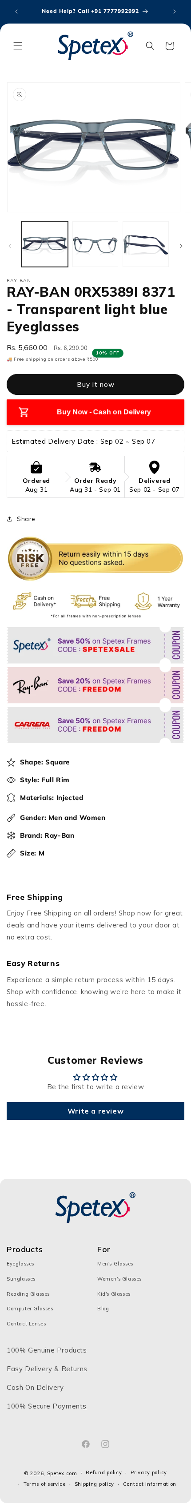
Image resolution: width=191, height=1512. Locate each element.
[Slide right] (181, 246)
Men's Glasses (115, 1264)
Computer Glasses (30, 1308)
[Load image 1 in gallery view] (45, 244)
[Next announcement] (174, 11)
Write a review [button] (95, 1110)
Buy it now (96, 384)
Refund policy (104, 1472)
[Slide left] (10, 246)
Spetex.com (62, 1473)
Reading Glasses (28, 1294)
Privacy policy (149, 1472)
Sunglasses (21, 1279)
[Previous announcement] (16, 11)
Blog (103, 1308)
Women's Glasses (119, 1279)
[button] (18, 46)
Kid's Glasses (114, 1294)
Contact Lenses (26, 1324)
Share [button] (26, 519)
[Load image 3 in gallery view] (146, 244)
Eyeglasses (20, 1264)
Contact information (149, 1484)
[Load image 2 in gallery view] (95, 244)
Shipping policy (95, 1484)
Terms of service (45, 1484)
